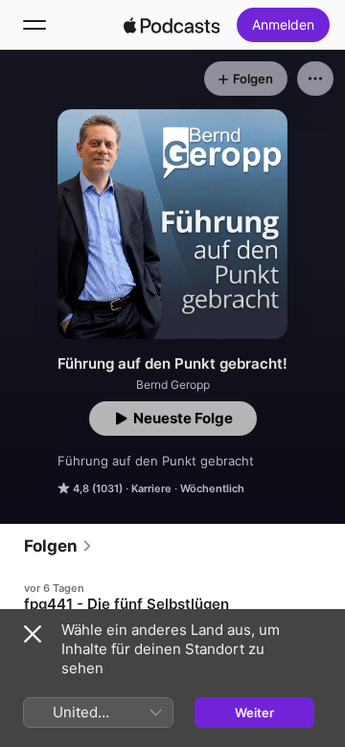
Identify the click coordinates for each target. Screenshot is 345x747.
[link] (58, 545)
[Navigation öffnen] (34, 25)
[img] (171, 24)
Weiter (254, 712)
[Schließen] (32, 634)
